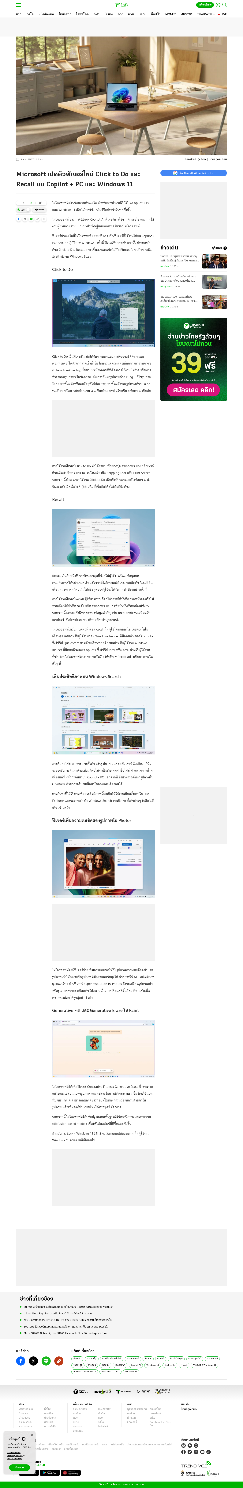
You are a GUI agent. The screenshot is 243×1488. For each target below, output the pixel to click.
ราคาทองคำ (25, 1426)
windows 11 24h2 (110, 1371)
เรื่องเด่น (77, 1359)
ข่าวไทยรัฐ (91, 1359)
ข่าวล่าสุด (77, 1365)
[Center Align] (32, 1434)
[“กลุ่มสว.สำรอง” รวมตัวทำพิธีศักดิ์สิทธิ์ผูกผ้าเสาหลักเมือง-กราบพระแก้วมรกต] (214, 302)
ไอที (203, 159)
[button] (18, 219)
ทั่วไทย (47, 1409)
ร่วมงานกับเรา (38, 1444)
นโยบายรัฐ (24, 1418)
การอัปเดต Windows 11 (204, 1365)
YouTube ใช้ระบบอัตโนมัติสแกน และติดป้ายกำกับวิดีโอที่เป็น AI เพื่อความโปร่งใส (66, 1326)
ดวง (75, 1418)
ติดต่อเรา (56, 1449)
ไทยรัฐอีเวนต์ (189, 1409)
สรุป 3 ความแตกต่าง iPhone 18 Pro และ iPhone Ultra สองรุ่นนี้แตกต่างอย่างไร (68, 1320)
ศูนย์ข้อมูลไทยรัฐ (90, 1444)
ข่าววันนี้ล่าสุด (176, 1359)
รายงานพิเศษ (80, 1409)
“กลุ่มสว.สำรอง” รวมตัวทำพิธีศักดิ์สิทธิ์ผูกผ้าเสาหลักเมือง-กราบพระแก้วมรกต (178, 299)
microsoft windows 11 (84, 1371)
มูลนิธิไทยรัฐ (72, 1444)
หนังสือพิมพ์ (104, 1409)
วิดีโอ (101, 1422)
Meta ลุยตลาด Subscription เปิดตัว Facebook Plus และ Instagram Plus (65, 1333)
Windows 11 (152, 1365)
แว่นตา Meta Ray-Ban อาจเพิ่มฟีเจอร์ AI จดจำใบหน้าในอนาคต (58, 1313)
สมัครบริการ (205, 4)
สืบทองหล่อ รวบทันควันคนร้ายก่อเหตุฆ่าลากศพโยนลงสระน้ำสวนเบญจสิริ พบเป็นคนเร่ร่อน (178, 279)
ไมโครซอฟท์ (120, 1365)
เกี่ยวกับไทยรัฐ (56, 1444)
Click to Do (170, 1365)
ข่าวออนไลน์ (212, 1359)
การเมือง (164, 266)
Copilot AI (136, 1365)
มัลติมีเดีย (78, 1431)
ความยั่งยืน (50, 1426)
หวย (100, 1418)
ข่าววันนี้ (105, 1365)
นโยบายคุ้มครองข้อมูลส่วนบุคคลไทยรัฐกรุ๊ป (149, 1444)
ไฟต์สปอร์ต (155, 1413)
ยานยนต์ (48, 1422)
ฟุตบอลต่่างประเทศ (137, 1409)
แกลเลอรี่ (132, 1422)
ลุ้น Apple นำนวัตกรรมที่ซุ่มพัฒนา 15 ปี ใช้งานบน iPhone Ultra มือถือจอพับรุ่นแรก (68, 1307)
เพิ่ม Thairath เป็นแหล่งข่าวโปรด (196, 173)
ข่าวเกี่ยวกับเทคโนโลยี (111, 1359)
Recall (184, 1365)
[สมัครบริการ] (193, 359)
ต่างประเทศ (50, 1418)
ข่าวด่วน (92, 1365)
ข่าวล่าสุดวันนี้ (194, 1359)
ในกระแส (23, 1413)
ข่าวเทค (148, 1359)
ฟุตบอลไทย (155, 1409)
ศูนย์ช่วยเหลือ (117, 1444)
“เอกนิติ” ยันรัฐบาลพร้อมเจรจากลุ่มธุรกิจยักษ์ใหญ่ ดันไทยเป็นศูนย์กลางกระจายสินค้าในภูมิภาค (179, 259)
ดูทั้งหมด (217, 248)
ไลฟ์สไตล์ (190, 159)
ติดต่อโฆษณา (71, 1449)
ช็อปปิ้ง (185, 1404)
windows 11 (131, 1371)
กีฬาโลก (131, 1418)
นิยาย (76, 1422)
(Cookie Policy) (14, 1459)
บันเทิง (101, 1413)
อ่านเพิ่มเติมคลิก (15, 1454)
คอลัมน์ (77, 1413)
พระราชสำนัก (26, 1409)
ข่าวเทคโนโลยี (133, 1359)
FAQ (104, 1444)
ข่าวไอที (160, 1359)
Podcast (78, 1426)
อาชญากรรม (166, 286)
